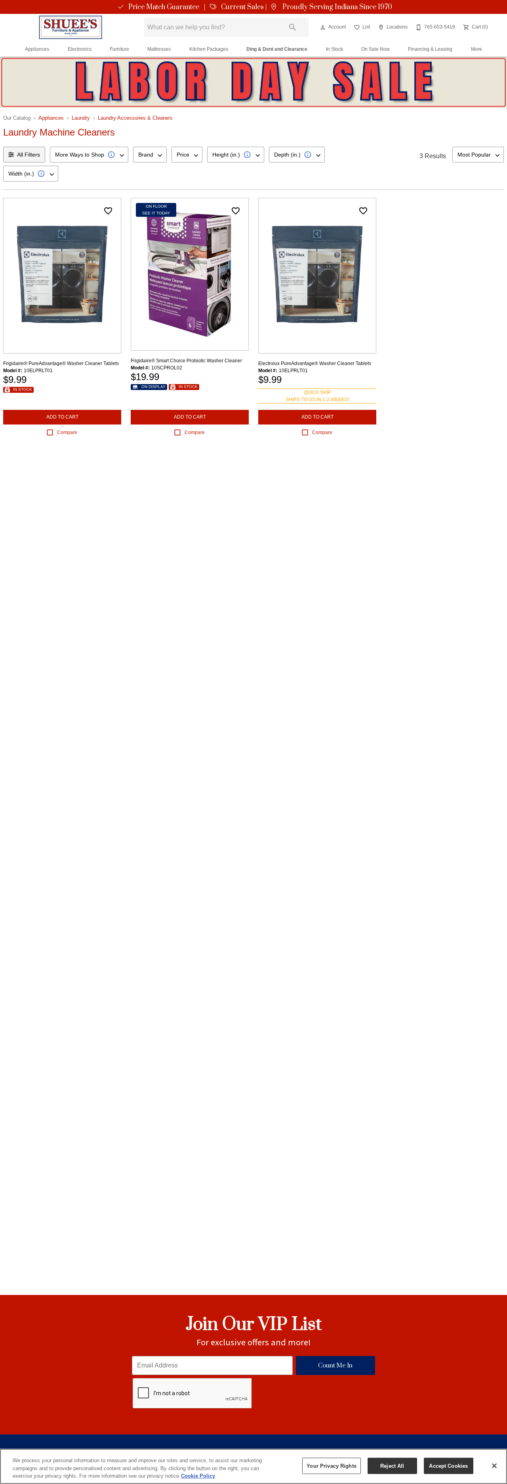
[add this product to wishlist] (108, 210)
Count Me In (335, 1365)
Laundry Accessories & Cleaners (135, 118)
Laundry (81, 118)
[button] (323, 27)
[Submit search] (292, 27)
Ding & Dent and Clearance (276, 49)
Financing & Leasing (430, 49)
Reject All (392, 1466)
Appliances (37, 49)
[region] (253, 1466)
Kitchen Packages (208, 49)
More (476, 49)
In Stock (334, 49)
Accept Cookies (448, 1466)
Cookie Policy (198, 1476)
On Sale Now (375, 49)
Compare (67, 432)
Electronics (79, 49)
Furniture (119, 49)
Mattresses (159, 49)
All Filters (28, 154)
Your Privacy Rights (331, 1466)
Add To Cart (62, 417)
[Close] (494, 1465)
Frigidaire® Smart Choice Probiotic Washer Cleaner (186, 360)
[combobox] (89, 155)
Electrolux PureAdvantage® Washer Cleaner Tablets (314, 363)
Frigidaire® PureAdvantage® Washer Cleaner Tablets (61, 363)
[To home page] (71, 27)
